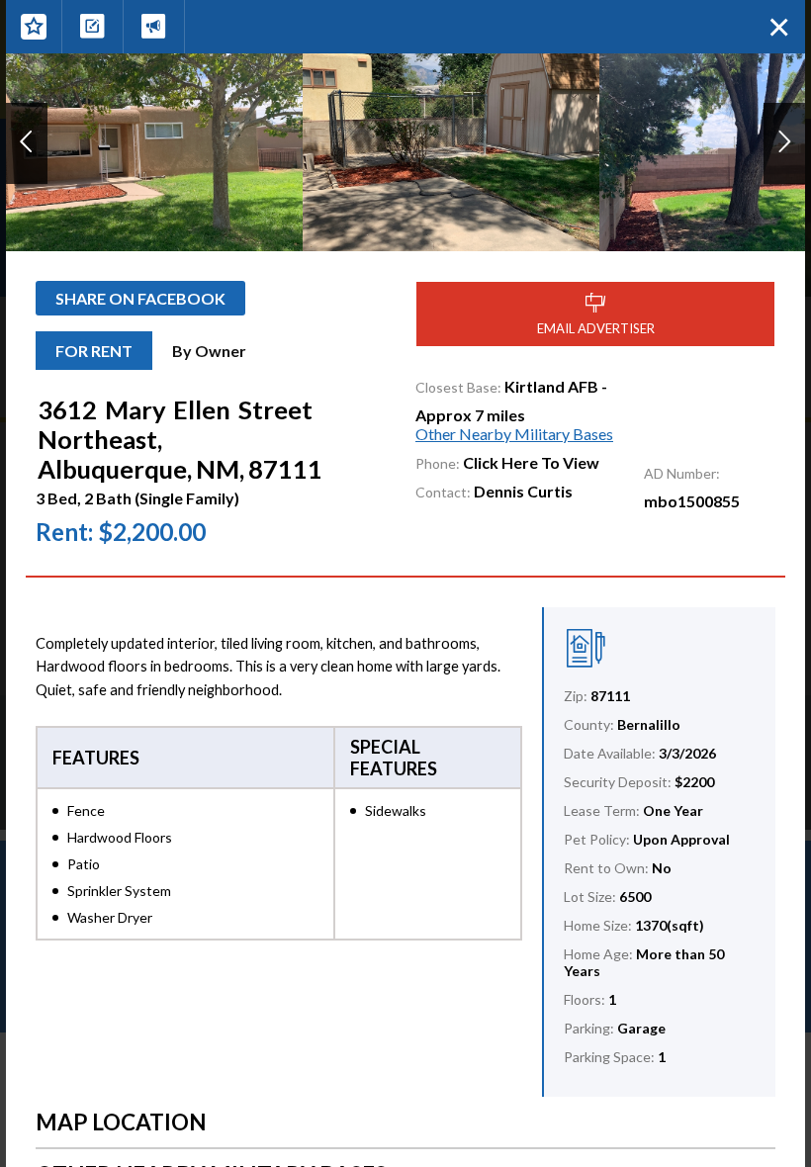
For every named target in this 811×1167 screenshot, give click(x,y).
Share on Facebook (140, 298)
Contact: (443, 492)
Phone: (437, 463)
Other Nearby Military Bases (514, 433)
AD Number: (682, 473)
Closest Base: (458, 387)
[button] (26, 143)
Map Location (121, 1122)
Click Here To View (531, 462)
